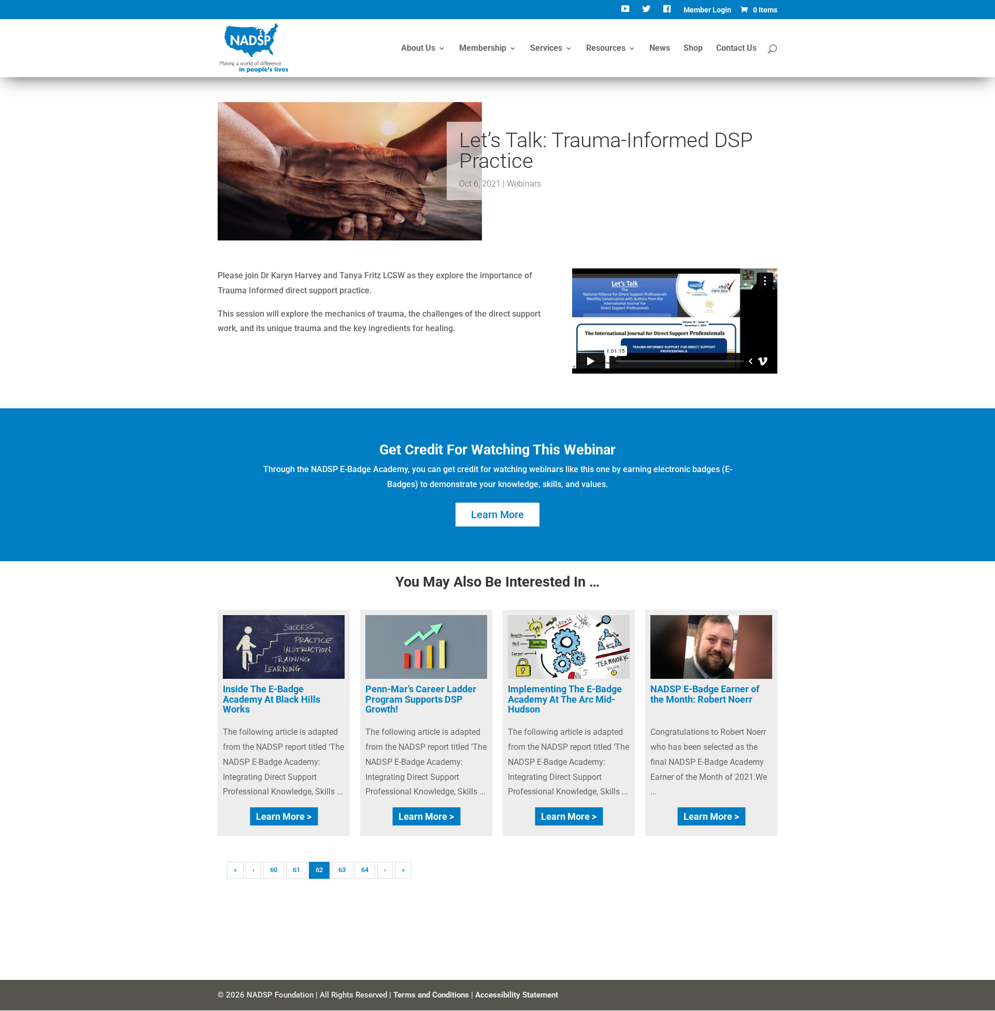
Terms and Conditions (431, 995)
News (659, 49)
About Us (418, 49)
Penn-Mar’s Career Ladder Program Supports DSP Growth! (420, 699)
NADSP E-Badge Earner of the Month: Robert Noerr (704, 694)
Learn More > (283, 816)
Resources (606, 49)
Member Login (707, 10)
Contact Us (736, 49)
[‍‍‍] (668, 12)
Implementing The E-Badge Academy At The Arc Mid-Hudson (565, 699)
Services (546, 49)
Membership (482, 49)
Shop (693, 49)
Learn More (497, 514)
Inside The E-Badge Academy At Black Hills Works (271, 699)
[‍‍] (626, 12)
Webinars (524, 184)
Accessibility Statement (516, 995)
